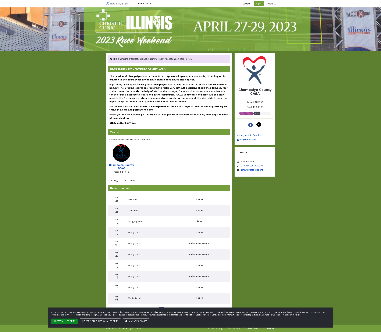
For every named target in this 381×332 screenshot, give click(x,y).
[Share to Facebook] (251, 125)
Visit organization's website (250, 135)
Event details (145, 3)
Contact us (268, 328)
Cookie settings (215, 328)
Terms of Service (251, 328)
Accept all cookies (64, 321)
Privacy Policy (233, 328)
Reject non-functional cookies (100, 321)
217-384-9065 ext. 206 (252, 165)
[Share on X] (259, 124)
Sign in (259, 3)
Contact (246, 3)
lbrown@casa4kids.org (252, 169)
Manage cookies (137, 321)
